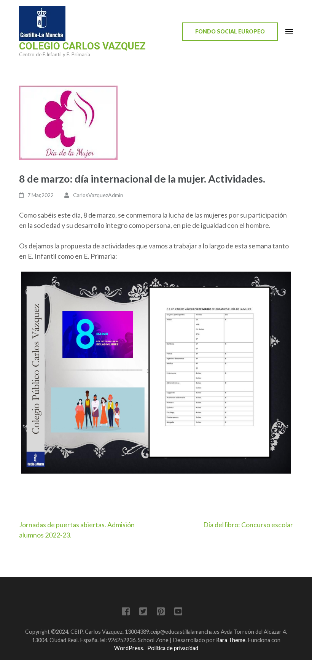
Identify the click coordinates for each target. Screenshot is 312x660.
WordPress (128, 648)
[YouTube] (178, 612)
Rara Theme (230, 640)
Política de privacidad (172, 648)
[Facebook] (126, 612)
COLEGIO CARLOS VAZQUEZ (82, 46)
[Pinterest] (161, 612)
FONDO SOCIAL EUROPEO (230, 31)
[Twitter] (143, 612)
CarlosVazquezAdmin (98, 195)
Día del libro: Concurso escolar (248, 524)
